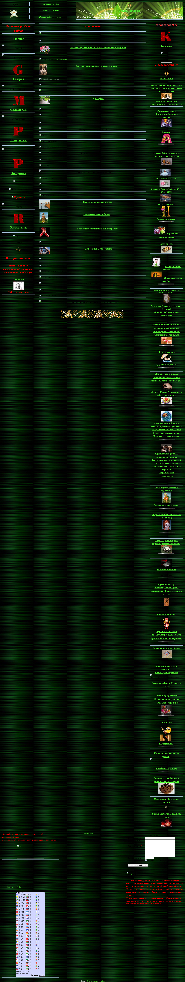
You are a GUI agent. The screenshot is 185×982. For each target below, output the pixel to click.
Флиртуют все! (166, 743)
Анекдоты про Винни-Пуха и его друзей (166, 592)
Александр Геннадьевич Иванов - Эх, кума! (166, 307)
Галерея (18, 78)
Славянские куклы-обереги (166, 647)
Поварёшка (18, 140)
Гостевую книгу (88, 833)
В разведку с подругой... (166, 453)
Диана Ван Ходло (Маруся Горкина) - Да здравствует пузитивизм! (166, 291)
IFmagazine (18, 279)
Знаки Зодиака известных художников (166, 489)
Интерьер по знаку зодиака (166, 436)
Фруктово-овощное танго (169, 235)
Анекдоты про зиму (166, 768)
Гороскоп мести (166, 475)
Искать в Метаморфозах (51, 16)
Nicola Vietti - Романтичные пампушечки (166, 314)
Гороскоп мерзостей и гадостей (166, 459)
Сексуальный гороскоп (166, 456)
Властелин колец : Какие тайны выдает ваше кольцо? (166, 379)
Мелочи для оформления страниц (166, 800)
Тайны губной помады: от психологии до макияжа (166, 333)
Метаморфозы (129, 10)
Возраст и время (166, 472)
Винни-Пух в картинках (166, 672)
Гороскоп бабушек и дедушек (166, 152)
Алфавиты (167, 132)
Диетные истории (166, 352)
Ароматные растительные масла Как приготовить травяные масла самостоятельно (166, 87)
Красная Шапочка (166, 614)
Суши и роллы (166, 243)
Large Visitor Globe (14, 887)
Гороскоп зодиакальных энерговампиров (96, 65)
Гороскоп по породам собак (166, 156)
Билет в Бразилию (166, 204)
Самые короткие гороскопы (166, 432)
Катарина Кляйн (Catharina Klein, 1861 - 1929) (166, 190)
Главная (18, 38)
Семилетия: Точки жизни (98, 248)
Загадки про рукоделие (166, 695)
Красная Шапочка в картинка (166, 638)
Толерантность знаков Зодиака (166, 429)
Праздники (18, 173)
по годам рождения (60, 59)
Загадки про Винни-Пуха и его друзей (166, 685)
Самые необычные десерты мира (166, 815)
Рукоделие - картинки (167, 702)
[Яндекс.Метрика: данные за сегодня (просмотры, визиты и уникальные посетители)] (131, 873)
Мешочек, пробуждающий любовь (166, 426)
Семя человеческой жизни (166, 423)
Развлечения (18, 227)
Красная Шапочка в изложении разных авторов (166, 633)
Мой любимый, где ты (166, 178)
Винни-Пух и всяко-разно (166, 587)
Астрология (166, 78)
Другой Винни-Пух (166, 584)
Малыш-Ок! (18, 109)
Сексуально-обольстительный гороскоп (97, 228)
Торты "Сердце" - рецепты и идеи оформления (166, 393)
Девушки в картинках (166, 364)
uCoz (102, 981)
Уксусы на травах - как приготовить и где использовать (166, 103)
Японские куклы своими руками (166, 754)
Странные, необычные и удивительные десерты (166, 779)
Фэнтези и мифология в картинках (167, 116)
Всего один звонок (166, 569)
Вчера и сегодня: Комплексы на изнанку (166, 516)
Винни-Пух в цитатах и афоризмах (166, 668)
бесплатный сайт (93, 981)
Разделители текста (166, 110)
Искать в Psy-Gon (51, 3)
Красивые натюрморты (166, 699)
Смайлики (167, 722)
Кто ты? (166, 46)
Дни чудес (98, 98)
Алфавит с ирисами (166, 218)
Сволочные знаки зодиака (97, 214)
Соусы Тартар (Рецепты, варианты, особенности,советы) (166, 542)
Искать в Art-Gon (51, 10)
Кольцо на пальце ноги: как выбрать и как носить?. (166, 326)
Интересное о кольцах (167, 373)
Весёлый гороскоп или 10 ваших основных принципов (98, 47)
